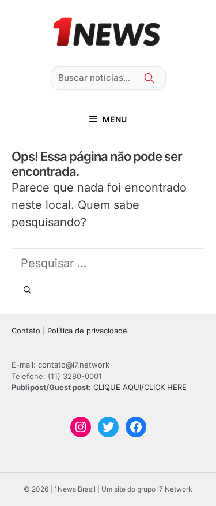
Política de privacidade (87, 330)
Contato (26, 330)
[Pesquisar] (27, 290)
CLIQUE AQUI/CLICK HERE (140, 387)
